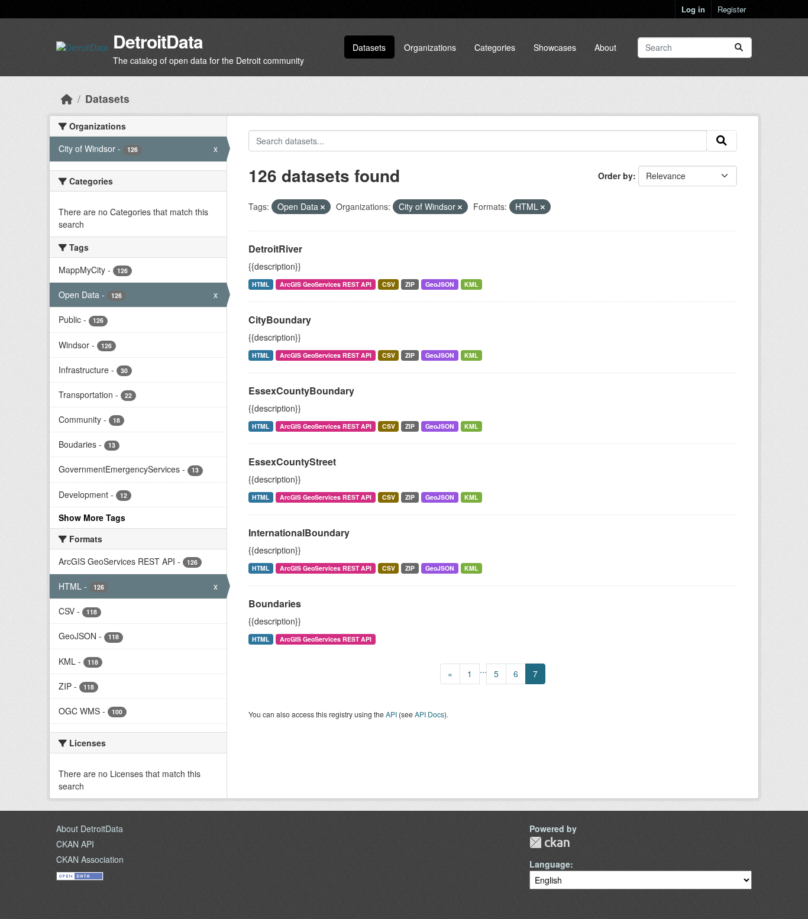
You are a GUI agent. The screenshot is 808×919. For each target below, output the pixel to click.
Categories (494, 47)
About (605, 47)
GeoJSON (439, 284)
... (483, 669)
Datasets (369, 47)
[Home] (67, 98)
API (391, 714)
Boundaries (274, 603)
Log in (693, 9)
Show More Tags (92, 517)
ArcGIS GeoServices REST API (325, 284)
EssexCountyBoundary (301, 390)
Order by (615, 176)
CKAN (549, 842)
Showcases (555, 47)
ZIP (410, 284)
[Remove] (323, 207)
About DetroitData (89, 828)
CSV (388, 284)
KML (471, 284)
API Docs (429, 714)
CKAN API (75, 844)
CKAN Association (90, 859)
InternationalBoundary (299, 532)
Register (731, 9)
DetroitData (158, 41)
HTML (260, 284)
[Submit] (739, 47)
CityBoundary (279, 319)
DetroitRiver (275, 248)
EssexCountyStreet (292, 461)
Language (549, 864)
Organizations (430, 47)
